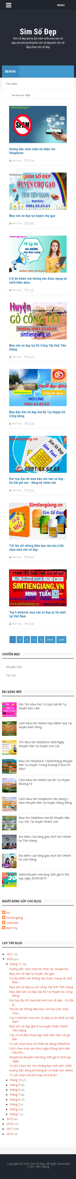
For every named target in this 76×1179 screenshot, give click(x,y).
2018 (10, 1124)
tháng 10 (16, 1080)
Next (50, 639)
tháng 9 (15, 1085)
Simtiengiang (14, 918)
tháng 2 (15, 1109)
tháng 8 (15, 1090)
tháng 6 (15, 1099)
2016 (10, 1134)
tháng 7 (15, 1094)
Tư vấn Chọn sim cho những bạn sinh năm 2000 (40, 1066)
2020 (10, 959)
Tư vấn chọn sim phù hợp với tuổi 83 (33, 1075)
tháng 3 (15, 1104)
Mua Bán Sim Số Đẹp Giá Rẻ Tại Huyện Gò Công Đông (37, 414)
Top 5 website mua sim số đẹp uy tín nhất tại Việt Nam (37, 614)
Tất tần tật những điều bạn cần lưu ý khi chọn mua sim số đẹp (36, 547)
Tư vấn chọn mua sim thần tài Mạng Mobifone (39, 1044)
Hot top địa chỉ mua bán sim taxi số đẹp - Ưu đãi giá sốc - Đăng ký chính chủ (37, 481)
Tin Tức (11, 675)
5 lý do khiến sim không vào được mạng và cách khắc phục (38, 280)
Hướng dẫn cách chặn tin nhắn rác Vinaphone (32, 151)
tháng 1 (15, 1114)
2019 (10, 1119)
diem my (11, 928)
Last (61, 639)
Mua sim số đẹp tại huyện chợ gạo (32, 216)
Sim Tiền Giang (39, 1166)
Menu (12, 71)
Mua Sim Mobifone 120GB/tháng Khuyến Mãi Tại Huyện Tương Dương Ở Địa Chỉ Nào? (46, 765)
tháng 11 (16, 964)
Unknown (12, 923)
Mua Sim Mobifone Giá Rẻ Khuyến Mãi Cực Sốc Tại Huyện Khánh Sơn (44, 819)
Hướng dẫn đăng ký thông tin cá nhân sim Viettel (41, 1070)
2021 (10, 954)
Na (8, 913)
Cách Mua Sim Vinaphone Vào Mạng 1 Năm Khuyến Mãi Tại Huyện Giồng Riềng (45, 801)
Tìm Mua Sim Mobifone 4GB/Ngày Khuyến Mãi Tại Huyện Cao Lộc (41, 744)
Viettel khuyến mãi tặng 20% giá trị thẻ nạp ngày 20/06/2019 (44, 876)
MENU (61, 5)
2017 (10, 1129)
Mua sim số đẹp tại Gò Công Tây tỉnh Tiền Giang (37, 347)
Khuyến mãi (13, 667)
